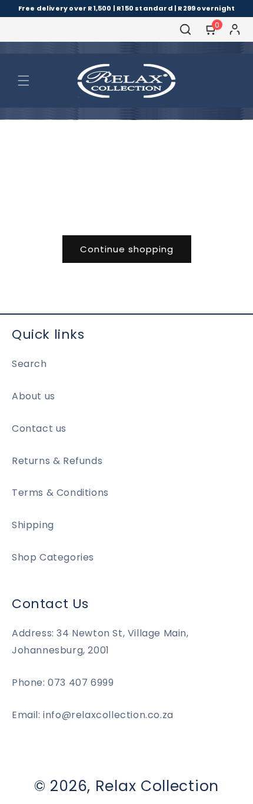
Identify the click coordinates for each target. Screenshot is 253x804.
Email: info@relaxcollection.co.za (93, 715)
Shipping (33, 525)
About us (33, 396)
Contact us (39, 428)
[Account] (234, 29)
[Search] (185, 29)
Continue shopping (127, 249)
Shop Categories (53, 557)
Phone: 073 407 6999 (63, 682)
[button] (23, 81)
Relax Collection (157, 786)
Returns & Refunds (57, 461)
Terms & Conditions (60, 492)
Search (29, 364)
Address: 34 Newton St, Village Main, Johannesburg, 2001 (100, 641)
